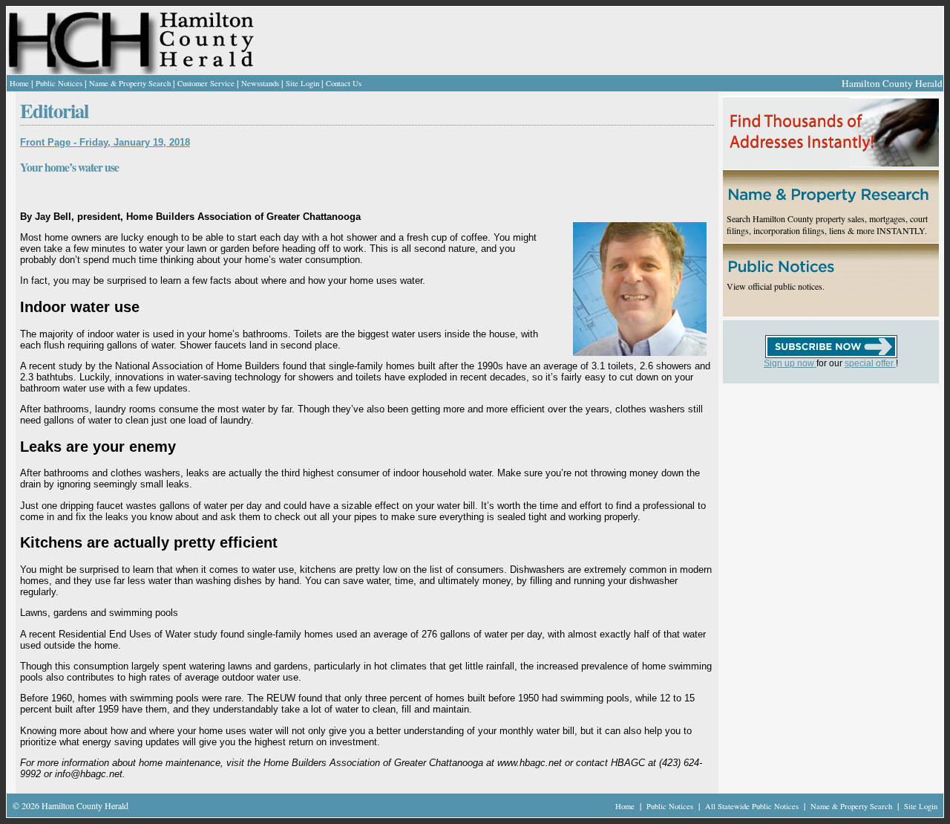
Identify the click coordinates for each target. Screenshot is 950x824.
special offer (870, 363)
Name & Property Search (130, 83)
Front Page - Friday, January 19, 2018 (105, 142)
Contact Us (343, 83)
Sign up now (790, 363)
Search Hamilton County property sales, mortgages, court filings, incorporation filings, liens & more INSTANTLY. (827, 224)
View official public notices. (776, 286)
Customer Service (206, 83)
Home (19, 83)
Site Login (302, 83)
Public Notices (59, 83)
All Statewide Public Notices (753, 806)
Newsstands (260, 83)
